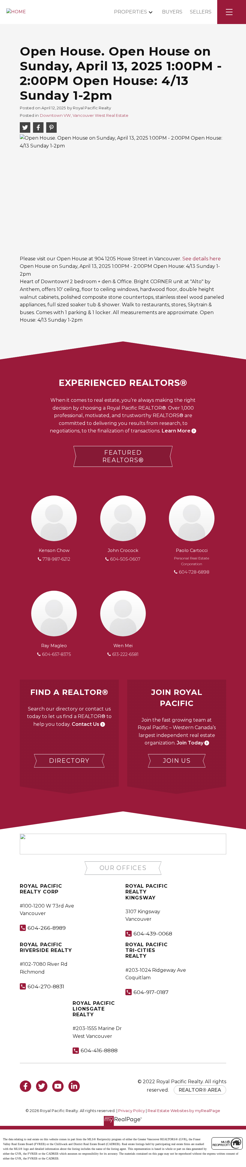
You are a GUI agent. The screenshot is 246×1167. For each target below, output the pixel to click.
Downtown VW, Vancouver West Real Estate (84, 115)
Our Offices (123, 867)
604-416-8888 (99, 1050)
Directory (69, 760)
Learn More (176, 431)
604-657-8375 (56, 654)
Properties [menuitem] (130, 12)
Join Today (190, 743)
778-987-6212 (56, 559)
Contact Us (85, 724)
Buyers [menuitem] (172, 12)
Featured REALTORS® (123, 456)
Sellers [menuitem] (201, 12)
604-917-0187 (151, 992)
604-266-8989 (47, 928)
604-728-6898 (194, 572)
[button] (123, 456)
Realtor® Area (200, 1090)
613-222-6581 (125, 654)
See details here (201, 259)
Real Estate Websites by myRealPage (184, 1110)
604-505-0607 (125, 559)
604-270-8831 (46, 986)
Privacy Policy (131, 1110)
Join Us (176, 760)
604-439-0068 (153, 933)
